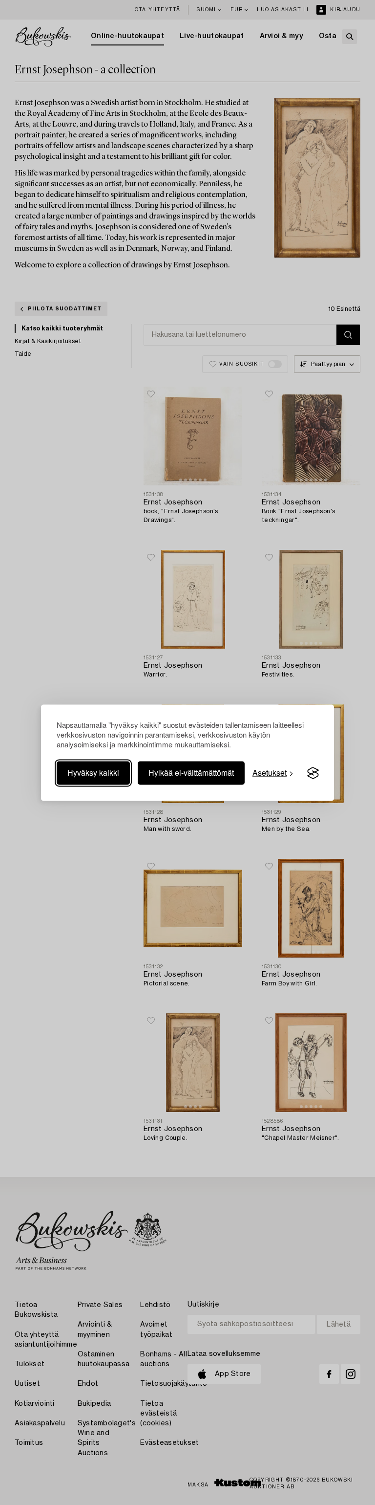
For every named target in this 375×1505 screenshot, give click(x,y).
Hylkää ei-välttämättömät (191, 773)
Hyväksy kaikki (93, 773)
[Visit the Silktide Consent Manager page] (313, 773)
